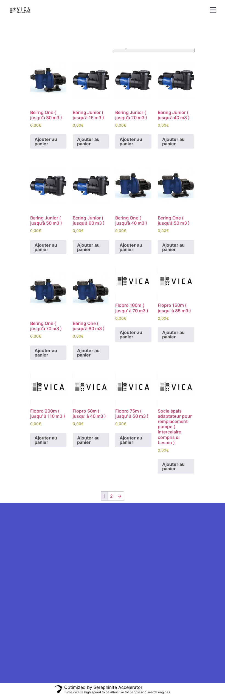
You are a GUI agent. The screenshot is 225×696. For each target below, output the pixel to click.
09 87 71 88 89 (21, 634)
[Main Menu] (212, 9)
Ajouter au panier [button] (46, 141)
